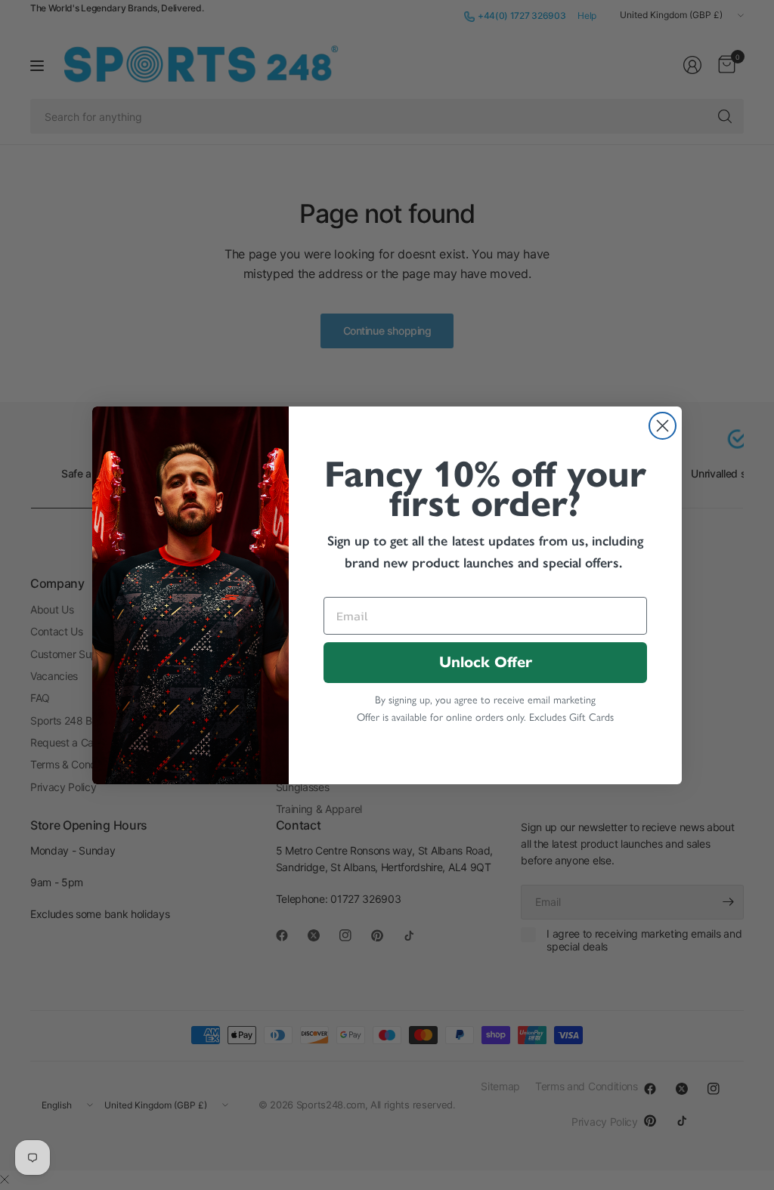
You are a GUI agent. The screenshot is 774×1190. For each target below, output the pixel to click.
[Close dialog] (662, 426)
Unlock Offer (485, 662)
